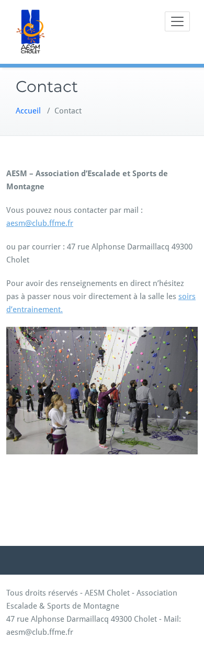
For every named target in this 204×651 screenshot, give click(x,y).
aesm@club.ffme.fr (39, 223)
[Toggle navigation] (177, 21)
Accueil (28, 111)
